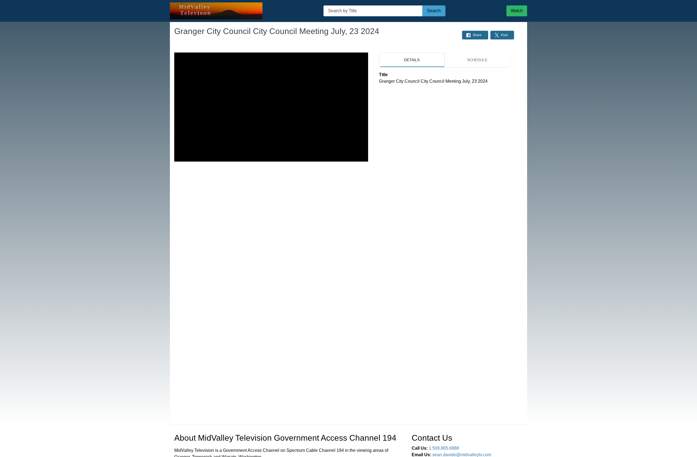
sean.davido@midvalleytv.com (461, 454)
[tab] (411, 60)
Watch (517, 10)
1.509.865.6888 (444, 448)
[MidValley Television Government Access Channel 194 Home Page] (216, 11)
